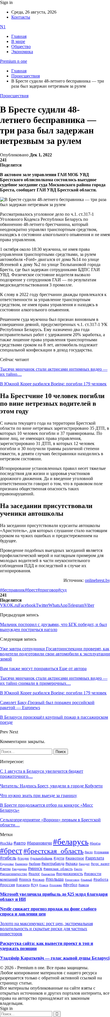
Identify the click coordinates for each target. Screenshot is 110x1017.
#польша (55, 879)
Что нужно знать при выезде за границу (38, 795)
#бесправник (12, 590)
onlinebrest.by (97, 580)
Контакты (20, 17)
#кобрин (34, 864)
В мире (18, 41)
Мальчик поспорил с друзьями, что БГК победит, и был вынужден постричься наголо (53, 627)
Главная (19, 36)
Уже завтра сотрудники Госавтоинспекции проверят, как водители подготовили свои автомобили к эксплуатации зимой (55, 653)
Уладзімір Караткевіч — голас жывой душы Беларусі (54, 958)
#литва (5, 869)
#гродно (23, 858)
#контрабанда (52, 863)
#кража (71, 863)
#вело (89, 852)
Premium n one (13, 61)
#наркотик (48, 874)
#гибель (8, 858)
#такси (43, 885)
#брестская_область (53, 851)
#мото (78, 869)
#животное (74, 858)
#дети (59, 858)
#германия (101, 852)
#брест (31, 590)
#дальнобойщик (41, 858)
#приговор (48, 590)
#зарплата (94, 858)
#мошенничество (13, 874)
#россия (7, 884)
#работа (100, 879)
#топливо (55, 885)
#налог (34, 873)
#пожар (38, 879)
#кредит (84, 863)
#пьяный (86, 879)
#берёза (95, 843)
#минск (35, 868)
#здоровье (7, 863)
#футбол (70, 884)
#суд (62, 590)
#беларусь (71, 841)
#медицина (19, 869)
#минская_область (58, 869)
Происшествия (14, 95)
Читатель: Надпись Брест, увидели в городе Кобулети (51, 785)
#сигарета (23, 885)
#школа (83, 885)
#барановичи (39, 843)
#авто (20, 843)
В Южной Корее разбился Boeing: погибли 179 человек (53, 383)
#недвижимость (69, 874)
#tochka (6, 843)
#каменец (21, 863)
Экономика (22, 51)
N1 (3, 26)
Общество (21, 46)
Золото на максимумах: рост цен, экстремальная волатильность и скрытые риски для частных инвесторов (46, 928)
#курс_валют (100, 864)
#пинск (25, 879)
